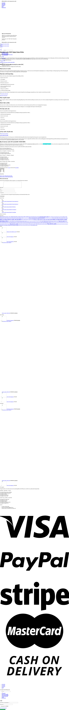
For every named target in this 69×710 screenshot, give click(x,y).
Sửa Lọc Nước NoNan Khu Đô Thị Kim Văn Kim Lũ (10, 201)
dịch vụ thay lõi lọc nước (63, 218)
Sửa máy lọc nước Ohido (33, 223)
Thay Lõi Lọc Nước (5, 695)
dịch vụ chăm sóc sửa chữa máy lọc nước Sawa (56, 216)
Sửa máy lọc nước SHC (3, 95)
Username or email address (4, 702)
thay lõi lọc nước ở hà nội (28, 225)
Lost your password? (3, 707)
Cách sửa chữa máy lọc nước (34, 216)
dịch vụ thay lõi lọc (55, 218)
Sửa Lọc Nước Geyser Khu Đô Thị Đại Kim (9, 206)
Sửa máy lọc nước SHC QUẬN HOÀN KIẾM (7, 62)
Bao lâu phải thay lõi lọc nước (5, 216)
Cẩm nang (3, 4)
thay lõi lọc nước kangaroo (4, 225)
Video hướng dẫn (5, 696)
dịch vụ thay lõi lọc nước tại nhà (27, 219)
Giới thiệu (3, 2)
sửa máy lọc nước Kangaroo (24, 223)
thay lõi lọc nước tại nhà (13, 225)
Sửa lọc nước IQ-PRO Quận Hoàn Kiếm (6, 176)
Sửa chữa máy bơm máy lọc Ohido (37, 222)
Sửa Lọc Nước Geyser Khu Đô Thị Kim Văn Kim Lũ (10, 204)
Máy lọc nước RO (23, 222)
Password (2, 704)
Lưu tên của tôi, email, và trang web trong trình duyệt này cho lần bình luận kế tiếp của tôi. (15, 194)
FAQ (2, 6)
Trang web (1, 192)
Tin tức (1, 49)
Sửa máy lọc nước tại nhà (42, 223)
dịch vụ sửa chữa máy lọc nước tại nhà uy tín (15, 218)
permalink (17, 167)
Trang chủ (3, 693)
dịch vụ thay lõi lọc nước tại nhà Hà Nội (43, 219)
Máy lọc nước (62, 221)
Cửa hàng (3, 3)
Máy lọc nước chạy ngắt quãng (9, 222)
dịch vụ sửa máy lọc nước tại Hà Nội (37, 218)
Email (1, 190)
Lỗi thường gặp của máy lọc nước (53, 221)
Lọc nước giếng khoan (44, 221)
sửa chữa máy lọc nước (46, 222)
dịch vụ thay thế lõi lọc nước (12, 221)
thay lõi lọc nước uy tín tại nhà (21, 225)
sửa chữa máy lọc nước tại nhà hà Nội (55, 222)
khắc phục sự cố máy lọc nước (36, 221)
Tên (1, 189)
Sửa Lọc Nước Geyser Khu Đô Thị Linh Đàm (9, 212)
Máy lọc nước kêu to (17, 222)
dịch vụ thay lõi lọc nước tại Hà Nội (10, 219)
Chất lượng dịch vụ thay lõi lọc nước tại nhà (19, 216)
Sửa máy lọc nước (14, 223)
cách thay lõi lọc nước (44, 216)
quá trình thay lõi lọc (29, 222)
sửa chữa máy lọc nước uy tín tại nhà (64, 222)
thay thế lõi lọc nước (34, 225)
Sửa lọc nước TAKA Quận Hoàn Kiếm (6, 175)
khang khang (10, 54)
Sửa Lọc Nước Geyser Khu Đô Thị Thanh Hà (9, 209)
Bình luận (1, 187)
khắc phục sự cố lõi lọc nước (30, 221)
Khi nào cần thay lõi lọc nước (21, 221)
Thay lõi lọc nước (52, 223)
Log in (7, 706)
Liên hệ (3, 5)
